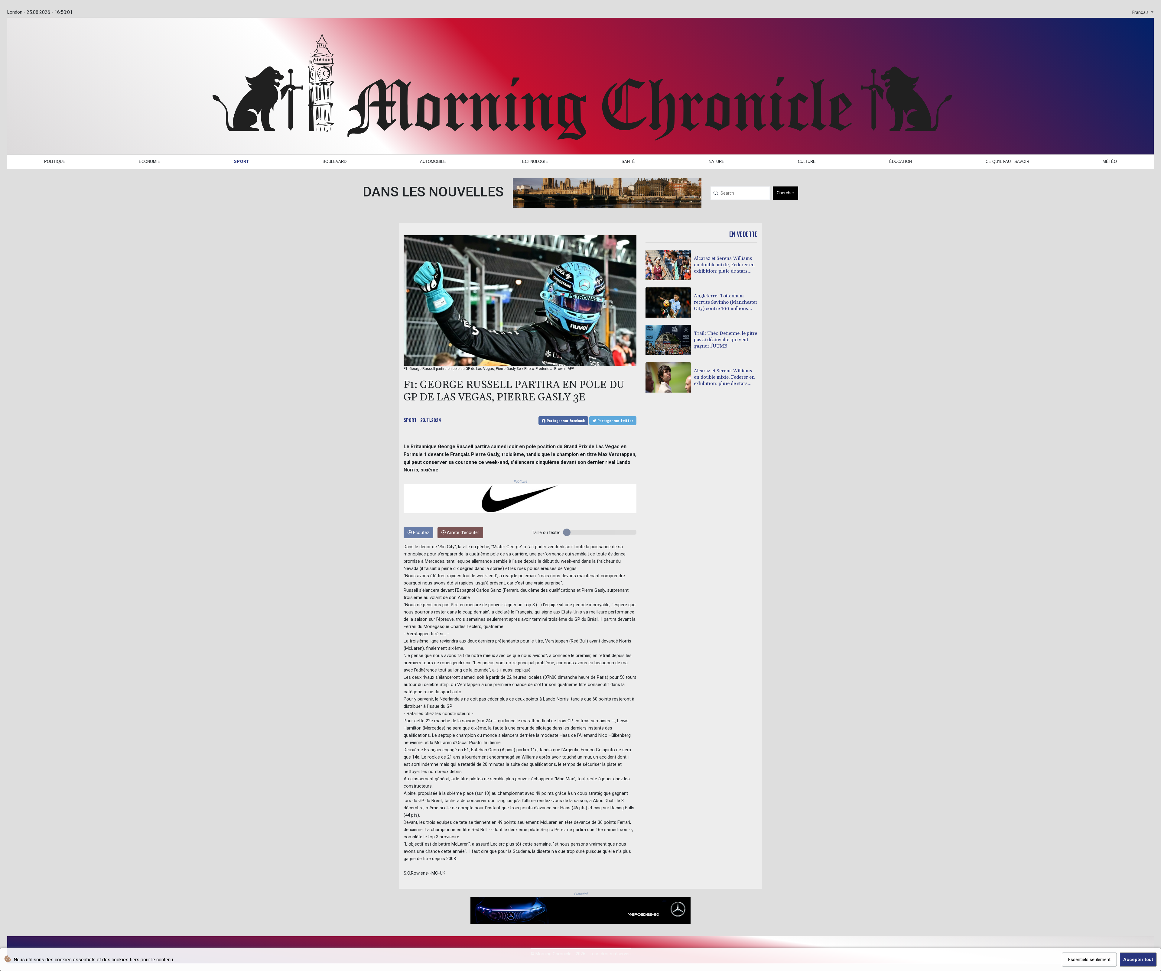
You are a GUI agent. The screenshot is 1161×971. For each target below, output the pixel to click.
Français (1141, 12)
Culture (807, 161)
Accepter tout (1138, 959)
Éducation (900, 161)
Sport (241, 161)
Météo (1110, 161)
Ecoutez (420, 532)
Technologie (534, 161)
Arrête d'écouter (462, 532)
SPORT (410, 419)
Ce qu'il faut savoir (1007, 161)
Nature (716, 161)
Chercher (785, 192)
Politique (54, 161)
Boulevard (334, 161)
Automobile (433, 161)
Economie (149, 161)
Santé (628, 161)
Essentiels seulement (1089, 959)
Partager (565, 420)
